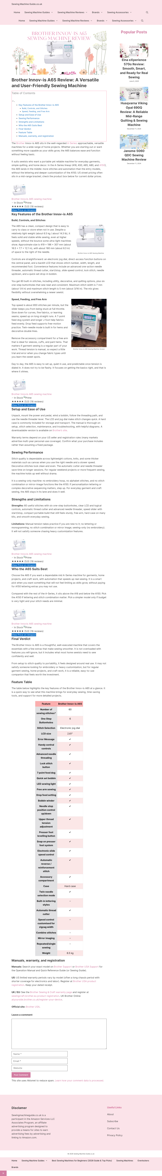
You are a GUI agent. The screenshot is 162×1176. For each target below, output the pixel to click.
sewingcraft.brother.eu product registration (35, 996)
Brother (20, 143)
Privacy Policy (115, 1135)
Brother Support (63, 966)
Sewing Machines (124, 1160)
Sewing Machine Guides (37, 12)
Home (17, 12)
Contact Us (113, 1128)
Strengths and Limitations (31, 122)
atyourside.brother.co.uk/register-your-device (37, 999)
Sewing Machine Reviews (71, 12)
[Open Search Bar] (147, 12)
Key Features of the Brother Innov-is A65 (39, 105)
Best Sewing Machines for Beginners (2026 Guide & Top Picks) (82, 1160)
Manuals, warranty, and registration (36, 136)
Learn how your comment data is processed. (79, 1080)
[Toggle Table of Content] (13, 101)
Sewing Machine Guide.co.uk (27, 4)
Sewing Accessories (118, 12)
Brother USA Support (87, 966)
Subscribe (112, 1121)
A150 (102, 165)
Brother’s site (60, 430)
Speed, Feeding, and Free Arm (35, 111)
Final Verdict (25, 129)
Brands (96, 12)
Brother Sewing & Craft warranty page (51, 992)
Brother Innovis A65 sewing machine (32, 199)
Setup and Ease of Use (30, 115)
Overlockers (143, 1160)
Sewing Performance (29, 118)
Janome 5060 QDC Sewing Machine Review (134, 155)
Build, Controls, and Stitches (34, 108)
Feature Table (25, 132)
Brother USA (33, 1006)
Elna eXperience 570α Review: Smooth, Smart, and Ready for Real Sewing (134, 68)
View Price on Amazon (24, 210)
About (110, 1114)
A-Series (72, 143)
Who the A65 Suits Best (30, 125)
